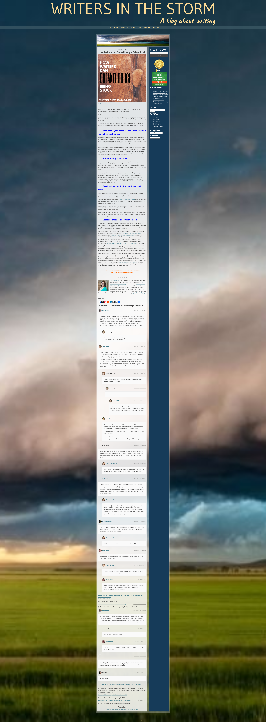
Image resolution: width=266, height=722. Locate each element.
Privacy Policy (136, 27)
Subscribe (147, 27)
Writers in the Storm (133, 709)
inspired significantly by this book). (128, 262)
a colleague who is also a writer (127, 199)
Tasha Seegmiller (102, 104)
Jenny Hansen (109, 579)
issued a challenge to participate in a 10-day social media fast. (122, 243)
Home (109, 27)
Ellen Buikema (156, 118)
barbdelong (105, 610)
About (116, 27)
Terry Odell (105, 346)
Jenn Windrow (156, 119)
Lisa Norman (156, 123)
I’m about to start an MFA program (132, 233)
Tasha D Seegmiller (111, 463)
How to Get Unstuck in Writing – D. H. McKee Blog (112, 604)
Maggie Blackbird (107, 521)
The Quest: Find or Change (160, 93)
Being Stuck (109, 709)
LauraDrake (109, 419)
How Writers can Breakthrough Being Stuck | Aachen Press (114, 700)
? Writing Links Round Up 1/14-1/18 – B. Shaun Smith (112, 695)
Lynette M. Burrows (158, 126)
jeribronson (105, 478)
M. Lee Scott (105, 310)
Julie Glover (105, 550)
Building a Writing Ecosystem (160, 91)
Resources (124, 27)
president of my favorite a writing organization (123, 235)
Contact (156, 27)
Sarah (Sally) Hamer (158, 125)
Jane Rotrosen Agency (139, 293)
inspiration (115, 709)
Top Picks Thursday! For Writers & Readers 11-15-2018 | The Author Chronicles (119, 684)
